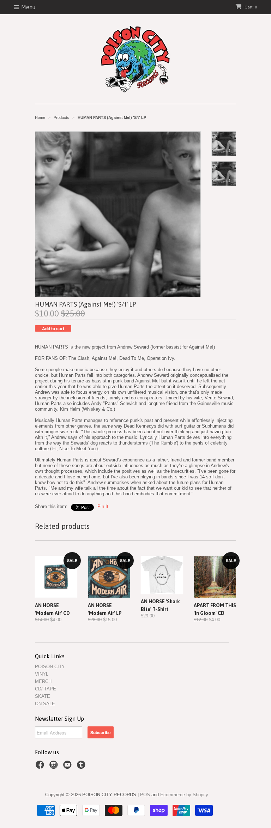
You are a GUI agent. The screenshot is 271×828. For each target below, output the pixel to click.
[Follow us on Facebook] (41, 767)
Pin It (102, 506)
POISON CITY (50, 666)
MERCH (43, 681)
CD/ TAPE (45, 688)
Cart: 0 (250, 7)
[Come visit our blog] (82, 767)
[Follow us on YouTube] (68, 767)
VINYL (41, 674)
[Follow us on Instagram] (54, 767)
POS (145, 794)
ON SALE (45, 703)
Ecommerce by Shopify (184, 794)
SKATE (42, 696)
